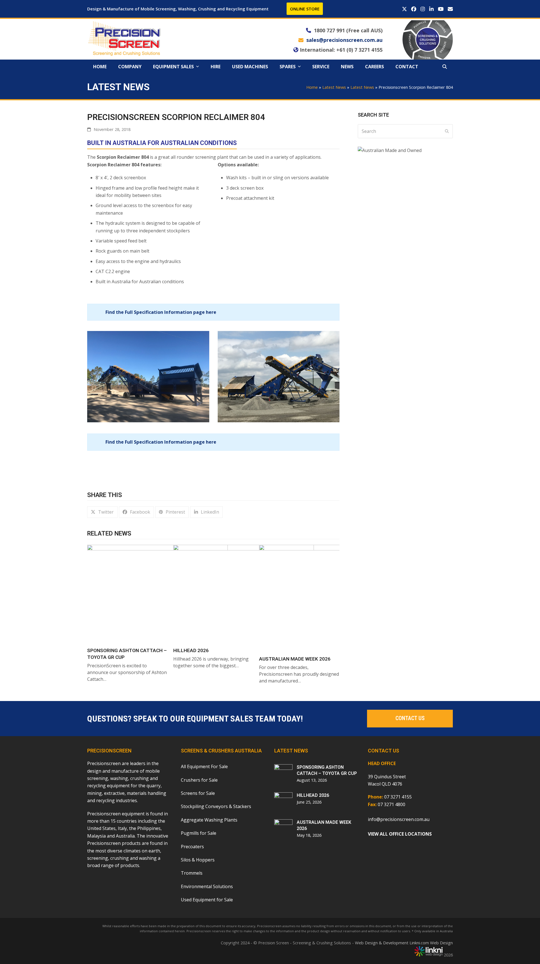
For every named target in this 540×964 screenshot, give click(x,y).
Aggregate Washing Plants (209, 820)
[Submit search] (447, 131)
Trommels (191, 873)
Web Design (441, 942)
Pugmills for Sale (198, 833)
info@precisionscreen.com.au (398, 819)
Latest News (334, 87)
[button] (445, 67)
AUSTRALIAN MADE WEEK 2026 (294, 659)
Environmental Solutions (207, 886)
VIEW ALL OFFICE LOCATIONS (400, 834)
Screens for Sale (198, 793)
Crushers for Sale (199, 780)
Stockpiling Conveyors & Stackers (216, 806)
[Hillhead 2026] (243, 594)
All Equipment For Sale (204, 766)
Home (312, 87)
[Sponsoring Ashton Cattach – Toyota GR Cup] (157, 594)
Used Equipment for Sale (207, 900)
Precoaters (192, 846)
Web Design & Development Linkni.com (392, 942)
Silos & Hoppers (198, 860)
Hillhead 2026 (191, 650)
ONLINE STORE (305, 9)
